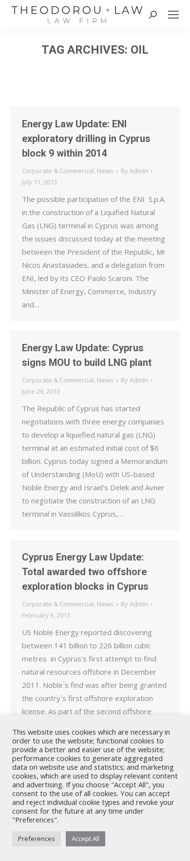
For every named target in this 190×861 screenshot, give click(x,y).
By (134, 170)
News (105, 170)
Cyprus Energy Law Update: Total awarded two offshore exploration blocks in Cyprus (85, 571)
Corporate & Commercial (58, 170)
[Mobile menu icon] (173, 14)
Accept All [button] (85, 838)
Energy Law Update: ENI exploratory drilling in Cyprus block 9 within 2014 (86, 138)
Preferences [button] (36, 838)
